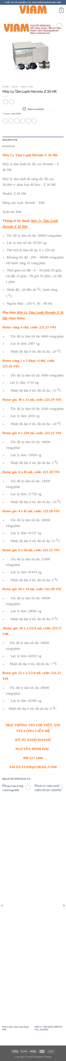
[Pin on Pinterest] (28, 120)
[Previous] (2, 912)
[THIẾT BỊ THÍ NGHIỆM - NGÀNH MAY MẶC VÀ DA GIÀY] (33, 10)
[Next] (63, 912)
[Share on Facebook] (11, 120)
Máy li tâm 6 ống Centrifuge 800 (15, 1028)
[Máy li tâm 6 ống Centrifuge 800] (16, 903)
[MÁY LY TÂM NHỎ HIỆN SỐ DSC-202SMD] (49, 903)
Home (5, 86)
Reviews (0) (8, 146)
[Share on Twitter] (17, 120)
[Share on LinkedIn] (34, 120)
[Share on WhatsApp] (5, 120)
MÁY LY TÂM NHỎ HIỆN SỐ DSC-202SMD (48, 1028)
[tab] (33, 140)
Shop (15, 86)
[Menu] (4, 10)
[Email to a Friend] (22, 120)
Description (9, 140)
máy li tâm (27, 86)
